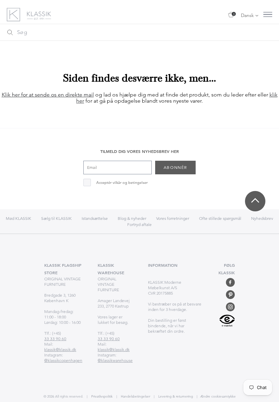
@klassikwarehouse (115, 360)
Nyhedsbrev (262, 218)
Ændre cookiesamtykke (218, 396)
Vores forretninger (172, 218)
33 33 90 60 (55, 338)
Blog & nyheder (132, 218)
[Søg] (10, 32)
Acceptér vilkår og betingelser (122, 182)
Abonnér (175, 167)
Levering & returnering (175, 396)
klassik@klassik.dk (60, 349)
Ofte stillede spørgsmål (220, 218)
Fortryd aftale (139, 224)
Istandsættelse (95, 218)
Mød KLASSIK (18, 218)
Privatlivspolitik (101, 396)
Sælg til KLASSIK (56, 218)
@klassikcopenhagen (63, 360)
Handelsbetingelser (135, 396)
